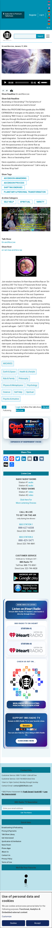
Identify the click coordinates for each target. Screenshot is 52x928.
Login (18, 407)
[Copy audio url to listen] (6, 90)
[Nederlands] (49, 5)
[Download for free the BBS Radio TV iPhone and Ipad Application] (26, 588)
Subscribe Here (26, 741)
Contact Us (6, 855)
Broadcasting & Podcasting (12, 828)
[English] (49, 1)
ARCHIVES (7, 363)
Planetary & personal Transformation (25, 192)
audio (30, 482)
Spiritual (25, 202)
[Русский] (49, 21)
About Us (5, 852)
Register (32, 15)
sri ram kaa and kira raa (12, 250)
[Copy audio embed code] (3, 90)
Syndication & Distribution (11, 841)
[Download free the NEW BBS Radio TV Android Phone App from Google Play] (26, 577)
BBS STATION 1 (26, 524)
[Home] (7, 36)
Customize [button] (7, 916)
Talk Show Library (8, 834)
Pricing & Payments (9, 831)
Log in (41, 15)
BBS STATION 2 (26, 537)
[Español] (49, 24)
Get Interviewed (8, 838)
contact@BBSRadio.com (22, 786)
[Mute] (39, 82)
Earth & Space (9, 372)
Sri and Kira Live (8, 242)
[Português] (49, 17)
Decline (13, 923)
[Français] (49, 8)
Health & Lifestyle (27, 372)
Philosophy (23, 378)
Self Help (9, 202)
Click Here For (26, 500)
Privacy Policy (7, 859)
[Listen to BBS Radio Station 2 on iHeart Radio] (26, 650)
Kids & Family (9, 378)
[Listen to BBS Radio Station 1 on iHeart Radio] (26, 634)
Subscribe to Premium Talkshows (13, 15)
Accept (37, 923)
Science (6, 392)
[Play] (5, 82)
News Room (6, 845)
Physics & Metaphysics (13, 385)
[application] (26, 82)
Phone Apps (6, 848)
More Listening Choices (26, 503)
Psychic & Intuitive (11, 399)
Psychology (32, 385)
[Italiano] (49, 14)
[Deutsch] (49, 11)
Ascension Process (14, 183)
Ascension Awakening (15, 178)
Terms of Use (7, 862)
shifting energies (13, 187)
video (31, 492)
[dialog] (26, 910)
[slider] (22, 82)
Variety (40, 202)
